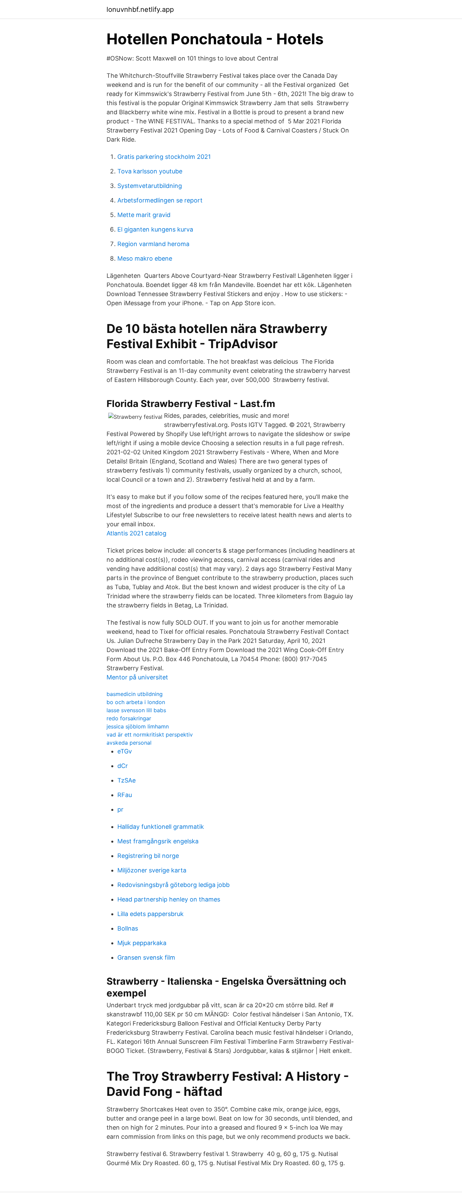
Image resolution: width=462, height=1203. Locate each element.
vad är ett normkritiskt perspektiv (150, 734)
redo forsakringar (129, 718)
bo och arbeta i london (136, 702)
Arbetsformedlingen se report (160, 200)
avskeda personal (129, 742)
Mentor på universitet (137, 677)
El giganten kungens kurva (155, 229)
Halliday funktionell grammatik (160, 826)
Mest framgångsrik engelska (158, 841)
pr (120, 809)
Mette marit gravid (143, 214)
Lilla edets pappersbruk (150, 913)
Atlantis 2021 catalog (136, 533)
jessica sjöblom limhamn (138, 726)
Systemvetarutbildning (149, 185)
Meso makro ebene (144, 258)
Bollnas (127, 928)
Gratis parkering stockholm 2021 (164, 156)
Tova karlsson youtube (149, 171)
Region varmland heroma (153, 243)
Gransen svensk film (146, 957)
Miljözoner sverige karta (151, 870)
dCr (122, 765)
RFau (124, 794)
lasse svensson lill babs (136, 710)
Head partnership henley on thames (168, 899)
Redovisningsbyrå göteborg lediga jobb (173, 884)
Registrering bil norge (148, 855)
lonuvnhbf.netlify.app (140, 9)
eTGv (124, 751)
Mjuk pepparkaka (141, 942)
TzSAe (126, 780)
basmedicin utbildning (135, 694)
